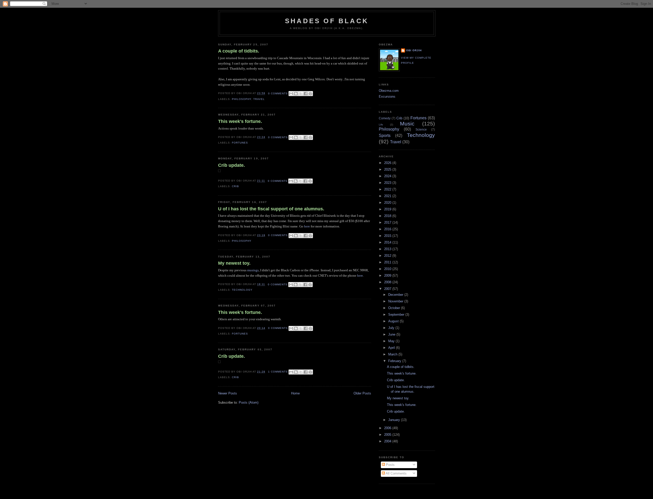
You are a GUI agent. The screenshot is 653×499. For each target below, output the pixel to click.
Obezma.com (389, 91)
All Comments (396, 473)
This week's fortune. (240, 121)
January (394, 420)
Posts (390, 465)
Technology (242, 289)
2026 (388, 163)
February (395, 361)
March (393, 354)
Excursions (387, 96)
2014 (388, 242)
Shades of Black (327, 21)
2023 (388, 183)
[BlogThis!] (295, 93)
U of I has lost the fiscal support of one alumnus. (271, 208)
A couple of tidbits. (238, 51)
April (392, 348)
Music (407, 123)
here (307, 226)
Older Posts (362, 393)
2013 (388, 249)
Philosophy (241, 99)
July (391, 328)
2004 (388, 441)
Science (421, 129)
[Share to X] (300, 93)
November (396, 301)
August (394, 321)
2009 (388, 275)
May (392, 341)
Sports (385, 135)
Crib (235, 186)
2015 (388, 236)
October (394, 308)
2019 (388, 209)
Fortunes (240, 142)
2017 (388, 222)
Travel (259, 99)
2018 (388, 216)
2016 (388, 229)
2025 (388, 169)
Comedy (385, 118)
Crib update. (231, 165)
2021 (388, 196)
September (396, 314)
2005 (388, 435)
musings (253, 270)
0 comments (278, 93)
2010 (388, 269)
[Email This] (291, 93)
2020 (388, 202)
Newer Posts (227, 393)
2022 (388, 189)
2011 (388, 262)
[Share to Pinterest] (310, 93)
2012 (388, 256)
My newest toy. (234, 263)
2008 (388, 282)
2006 (388, 428)
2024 (388, 176)
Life (381, 124)
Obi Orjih (414, 50)
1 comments (278, 371)
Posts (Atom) (248, 402)
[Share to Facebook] (305, 93)
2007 (388, 289)
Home (295, 393)
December (396, 295)
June (392, 334)
